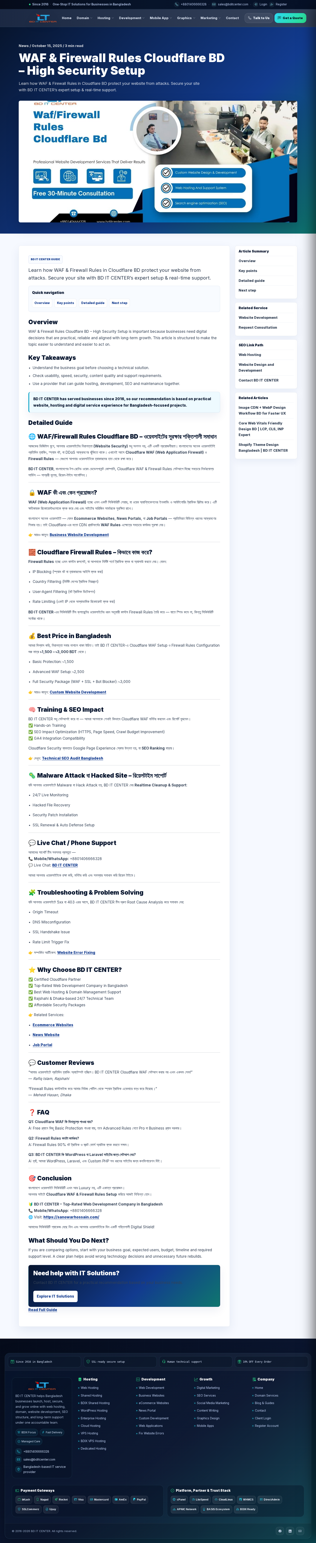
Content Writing (207, 1410)
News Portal (147, 1410)
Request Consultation (258, 327)
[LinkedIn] (290, 1531)
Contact (232, 18)
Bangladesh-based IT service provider (44, 1469)
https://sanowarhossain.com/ (71, 1217)
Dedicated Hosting (93, 1448)
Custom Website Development (78, 692)
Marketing (209, 18)
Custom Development (154, 1418)
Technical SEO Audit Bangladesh (72, 758)
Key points (65, 303)
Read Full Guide (42, 1310)
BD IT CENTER (65, 865)
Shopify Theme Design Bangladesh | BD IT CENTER (263, 447)
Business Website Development (79, 535)
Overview (42, 303)
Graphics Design (208, 1418)
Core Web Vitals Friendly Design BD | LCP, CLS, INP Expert (261, 429)
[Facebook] (280, 1531)
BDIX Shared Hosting (95, 1403)
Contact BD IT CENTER (259, 380)
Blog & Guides (264, 1403)
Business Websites (151, 1395)
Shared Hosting (91, 1395)
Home (67, 18)
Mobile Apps (205, 1425)
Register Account (267, 1425)
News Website (46, 1035)
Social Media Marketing (213, 1403)
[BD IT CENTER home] (43, 18)
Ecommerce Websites (53, 1025)
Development (130, 18)
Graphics (184, 18)
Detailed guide (92, 303)
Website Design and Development (256, 367)
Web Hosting (250, 355)
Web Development (151, 1387)
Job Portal (42, 1045)
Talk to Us (261, 18)
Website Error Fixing (76, 952)
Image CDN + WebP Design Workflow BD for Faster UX (262, 410)
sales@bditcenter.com (39, 1459)
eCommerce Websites (154, 1403)
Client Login (263, 1418)
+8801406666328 (36, 1451)
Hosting (104, 18)
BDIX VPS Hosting (93, 1441)
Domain (83, 18)
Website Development (258, 317)
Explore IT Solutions (55, 1296)
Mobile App (159, 18)
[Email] (300, 1531)
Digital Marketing (208, 1387)
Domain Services (266, 1395)
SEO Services (206, 1395)
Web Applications (151, 1425)
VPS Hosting (89, 1433)
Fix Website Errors (151, 1433)
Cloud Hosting (90, 1425)
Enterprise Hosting (93, 1418)
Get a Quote (293, 18)
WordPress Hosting (94, 1410)
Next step (119, 303)
